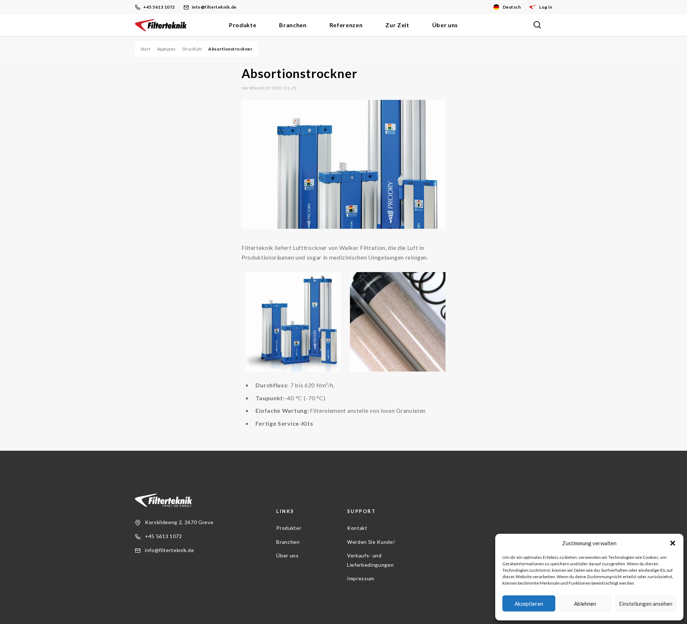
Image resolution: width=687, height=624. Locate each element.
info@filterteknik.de (214, 7)
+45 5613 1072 (159, 7)
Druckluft (192, 49)
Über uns (445, 24)
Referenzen (346, 24)
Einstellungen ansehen (645, 603)
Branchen (292, 24)
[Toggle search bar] (537, 25)
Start (146, 49)
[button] (672, 543)
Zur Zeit (397, 24)
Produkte (242, 24)
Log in (545, 7)
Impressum (360, 578)
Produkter (288, 528)
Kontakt (357, 528)
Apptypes (166, 49)
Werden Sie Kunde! (371, 542)
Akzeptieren (529, 603)
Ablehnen (585, 603)
